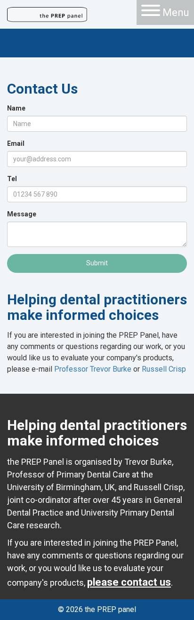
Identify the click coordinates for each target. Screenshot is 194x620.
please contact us (129, 582)
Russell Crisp (164, 369)
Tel (12, 179)
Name (16, 108)
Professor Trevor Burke (92, 369)
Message (21, 214)
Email (15, 143)
